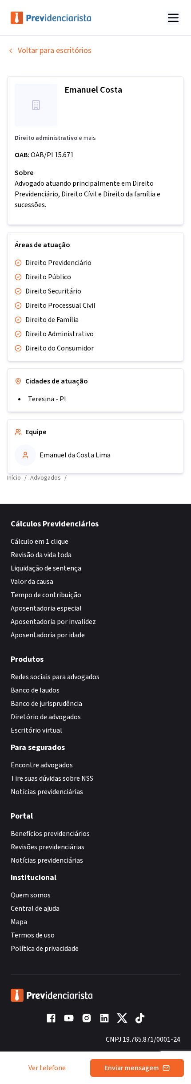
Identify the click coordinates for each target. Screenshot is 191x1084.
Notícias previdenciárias (47, 792)
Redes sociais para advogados (55, 677)
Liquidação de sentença (46, 568)
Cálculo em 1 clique (39, 542)
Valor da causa (32, 582)
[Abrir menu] (173, 18)
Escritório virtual (36, 730)
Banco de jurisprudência (46, 704)
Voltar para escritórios (55, 50)
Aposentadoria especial (46, 608)
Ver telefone (47, 1068)
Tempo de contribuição (46, 595)
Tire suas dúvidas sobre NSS (52, 778)
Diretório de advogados (46, 717)
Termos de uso (33, 935)
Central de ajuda (35, 909)
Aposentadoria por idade (48, 635)
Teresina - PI (47, 399)
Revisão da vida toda (41, 555)
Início (14, 477)
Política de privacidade (45, 949)
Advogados (45, 477)
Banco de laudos (35, 690)
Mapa (19, 922)
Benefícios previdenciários (50, 834)
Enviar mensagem (131, 1068)
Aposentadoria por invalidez (53, 622)
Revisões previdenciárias (47, 847)
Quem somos (31, 895)
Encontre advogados (42, 765)
